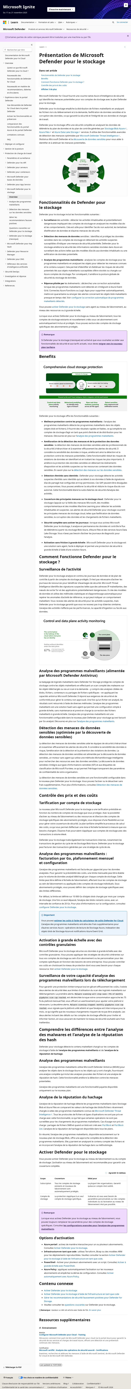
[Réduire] (32, 45)
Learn (42, 47)
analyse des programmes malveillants (95, 435)
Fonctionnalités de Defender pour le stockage (60, 75)
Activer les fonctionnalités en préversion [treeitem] (19, 117)
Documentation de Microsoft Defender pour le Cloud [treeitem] (17, 57)
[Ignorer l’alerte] (126, 5)
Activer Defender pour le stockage (70, 1248)
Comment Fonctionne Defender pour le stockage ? (62, 82)
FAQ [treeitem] (9, 139)
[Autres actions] (125, 47)
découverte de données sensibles (89, 139)
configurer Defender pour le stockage (57, 907)
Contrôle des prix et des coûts (54, 85)
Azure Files (44, 132)
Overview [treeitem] (13, 197)
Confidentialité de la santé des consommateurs (22, 1387)
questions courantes (75, 1304)
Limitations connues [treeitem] (15, 135)
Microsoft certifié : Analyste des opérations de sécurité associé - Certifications (73, 1350)
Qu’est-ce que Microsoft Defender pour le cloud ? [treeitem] (17, 69)
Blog (65, 1383)
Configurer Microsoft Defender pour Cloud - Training (62, 1335)
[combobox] (17, 50)
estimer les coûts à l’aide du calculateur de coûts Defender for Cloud (88, 920)
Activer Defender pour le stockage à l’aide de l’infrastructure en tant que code (81, 1294)
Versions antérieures (51, 1383)
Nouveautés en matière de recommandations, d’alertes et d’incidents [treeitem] (19, 89)
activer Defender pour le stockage (68, 306)
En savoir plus (95, 1310)
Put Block (106, 1125)
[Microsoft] (4, 22)
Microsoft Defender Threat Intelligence (99, 135)
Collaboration (78, 1383)
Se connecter (122, 22)
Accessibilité (75, 1387)
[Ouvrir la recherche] (113, 22)
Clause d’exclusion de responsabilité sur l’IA (21, 1383)
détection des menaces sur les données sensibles (98, 470)
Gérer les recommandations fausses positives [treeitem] (20, 220)
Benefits (44, 78)
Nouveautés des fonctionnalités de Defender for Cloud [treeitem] (19, 78)
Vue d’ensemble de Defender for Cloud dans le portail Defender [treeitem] (19, 108)
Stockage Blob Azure (115, 128)
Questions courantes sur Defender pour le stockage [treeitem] (20, 229)
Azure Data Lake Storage (66, 132)
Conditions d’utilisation (57, 1387)
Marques (89, 1387)
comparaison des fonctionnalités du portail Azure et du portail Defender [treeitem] (19, 127)
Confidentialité (93, 1383)
